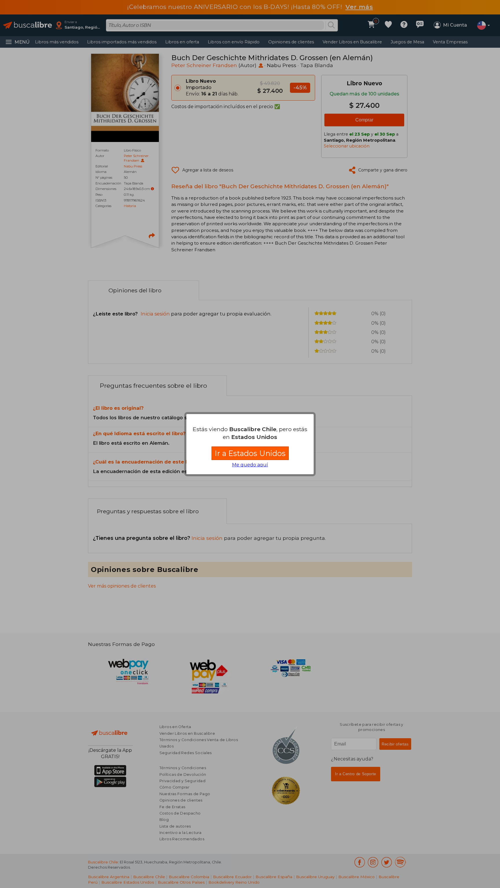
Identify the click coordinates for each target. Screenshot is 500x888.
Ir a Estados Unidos (250, 453)
